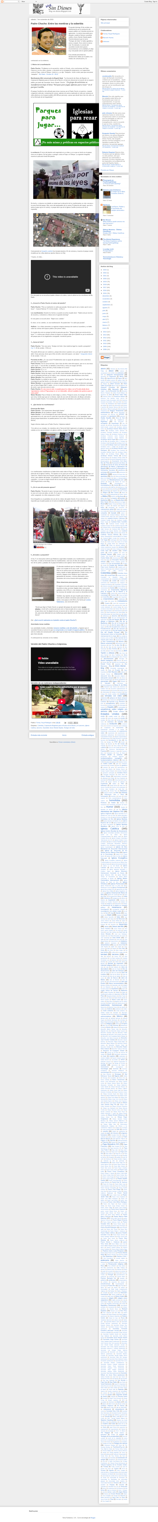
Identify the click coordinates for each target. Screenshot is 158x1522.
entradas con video (113, 696)
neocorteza (114, 1065)
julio (104, 310)
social (102, 1411)
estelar (123, 716)
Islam (109, 915)
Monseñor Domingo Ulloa (108, 1032)
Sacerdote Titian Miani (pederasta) (110, 1373)
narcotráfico (115, 1059)
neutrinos (124, 1072)
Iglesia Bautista (122, 819)
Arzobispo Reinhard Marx (108, 452)
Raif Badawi (111, 1291)
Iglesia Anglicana (106, 813)
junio (104, 313)
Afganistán (112, 376)
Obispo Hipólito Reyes (112, 1095)
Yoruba (125, 1499)
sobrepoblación (119, 1409)
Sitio (117, 1407)
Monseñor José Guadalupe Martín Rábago (114, 1036)
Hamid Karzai (113, 785)
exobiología (124, 725)
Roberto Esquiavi (108, 152)
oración (105, 1131)
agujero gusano (111, 380)
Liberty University (120, 965)
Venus (104, 1488)
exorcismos (119, 727)
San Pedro (122, 1382)
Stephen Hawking (107, 1420)
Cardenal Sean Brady (119, 532)
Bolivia (113, 502)
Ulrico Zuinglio (121, 1470)
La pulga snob (108, 249)
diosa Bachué (104, 655)
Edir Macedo (112, 672)
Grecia (110, 780)
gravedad (103, 780)
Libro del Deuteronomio (113, 981)
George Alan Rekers (107, 769)
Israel (125, 915)
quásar (123, 1287)
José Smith (116, 937)
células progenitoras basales (108, 547)
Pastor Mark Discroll (115, 1218)
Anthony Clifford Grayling (109, 409)
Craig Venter (115, 597)
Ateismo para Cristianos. (112, 190)
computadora (115, 579)
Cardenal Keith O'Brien (118, 529)
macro (123, 988)
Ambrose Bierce (107, 396)
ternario (108, 1441)
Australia (104, 483)
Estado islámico (118, 711)
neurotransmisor (116, 1072)
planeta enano (111, 1269)
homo (119, 796)
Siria (102, 1407)
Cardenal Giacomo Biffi (121, 525)
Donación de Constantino (118, 662)
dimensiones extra (120, 643)
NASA (123, 1059)
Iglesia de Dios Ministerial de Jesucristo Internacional (114, 848)
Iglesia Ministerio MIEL (107, 875)
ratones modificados (116, 1294)
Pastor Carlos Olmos (111, 1169)
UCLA (123, 1468)
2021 (105, 276)
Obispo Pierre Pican (119, 1111)
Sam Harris (122, 1377)
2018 (105, 284)
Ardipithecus (121, 419)
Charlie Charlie (121, 556)
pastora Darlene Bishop (113, 1247)
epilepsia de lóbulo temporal (118, 698)
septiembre (107, 305)
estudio (122, 718)
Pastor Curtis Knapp (108, 1177)
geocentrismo (121, 767)
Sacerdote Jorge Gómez (111, 1339)
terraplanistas (116, 1441)
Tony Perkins (115, 1456)
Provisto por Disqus (107, 170)
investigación (105, 909)
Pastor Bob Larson (106, 1168)
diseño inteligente (107, 660)
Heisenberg (104, 790)
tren (104, 1461)
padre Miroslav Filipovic (119, 1138)
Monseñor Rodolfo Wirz (107, 1047)
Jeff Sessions (112, 924)
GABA (102, 762)
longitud (125, 985)
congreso (122, 582)
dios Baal (108, 647)
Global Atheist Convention (120, 776)
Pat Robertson (108, 1256)
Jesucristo (123, 924)
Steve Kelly (106, 1422)
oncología (124, 1127)
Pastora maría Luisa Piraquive (113, 1251)
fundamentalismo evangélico (111, 758)
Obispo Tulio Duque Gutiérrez (109, 1122)
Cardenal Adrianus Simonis (117, 514)
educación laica (106, 676)
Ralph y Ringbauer (122, 1291)
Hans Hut (122, 785)
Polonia (118, 1273)
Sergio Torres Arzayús (115, 1398)
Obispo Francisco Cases (120, 1092)
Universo (116, 1483)
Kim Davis (110, 950)
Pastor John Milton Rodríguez (117, 1202)
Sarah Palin (112, 1389)
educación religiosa (119, 676)
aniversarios (117, 405)
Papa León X (115, 1151)
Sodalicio (109, 1414)
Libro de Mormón (114, 979)
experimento (111, 733)
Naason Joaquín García (118, 1058)
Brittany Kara (121, 504)
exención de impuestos (112, 725)
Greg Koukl (118, 780)
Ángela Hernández (122, 403)
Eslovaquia (122, 705)
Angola (104, 405)
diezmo (121, 641)
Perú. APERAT (112, 1266)
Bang (116, 489)
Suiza (104, 1427)
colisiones (103, 570)
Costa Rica (106, 597)
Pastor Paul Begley (106, 1225)
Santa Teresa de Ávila (119, 1386)
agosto (105, 307)
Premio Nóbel (121, 1276)
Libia (107, 967)
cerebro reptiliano (113, 552)
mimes (117, 1023)
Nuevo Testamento (118, 1079)
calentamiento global (107, 509)
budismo (115, 505)
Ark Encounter (119, 421)
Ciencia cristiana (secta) (117, 561)
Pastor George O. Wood (114, 1191)
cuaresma (117, 605)
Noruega (105, 1078)
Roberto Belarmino (115, 1316)
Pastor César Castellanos (115, 1171)
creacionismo (108, 599)
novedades (113, 1078)
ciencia (103, 561)
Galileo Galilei (107, 763)
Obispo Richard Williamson (116, 1115)
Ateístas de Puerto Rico (119, 474)
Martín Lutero (116, 999)
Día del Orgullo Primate (110, 632)
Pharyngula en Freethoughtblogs (109, 181)
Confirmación (113, 582)
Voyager (116, 1495)
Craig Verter (124, 597)
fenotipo (109, 742)
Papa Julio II (124, 1150)
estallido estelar (113, 716)
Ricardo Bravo (114, 1309)
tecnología (110, 1431)
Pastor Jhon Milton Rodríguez (109, 1198)
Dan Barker (109, 610)
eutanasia (110, 722)
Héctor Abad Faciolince (107, 789)
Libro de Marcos (112, 978)
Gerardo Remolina (122, 771)
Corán (112, 588)
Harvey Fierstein (105, 787)
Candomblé (104, 514)
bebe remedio (123, 490)
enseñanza (123, 694)
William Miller (115, 1497)
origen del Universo (112, 1133)
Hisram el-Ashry (108, 792)
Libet (102, 967)
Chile (122, 558)
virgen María (122, 1492)
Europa (118, 720)
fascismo (103, 740)
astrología (104, 472)
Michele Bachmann (112, 1020)
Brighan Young (112, 504)
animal (110, 405)
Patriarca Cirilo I (122, 1256)
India (125, 896)
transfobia (112, 1457)
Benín (102, 494)
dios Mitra (103, 650)
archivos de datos (107, 419)
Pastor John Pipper (109, 1204)
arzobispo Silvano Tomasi (109, 455)
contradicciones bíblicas (119, 586)
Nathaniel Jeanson (106, 1061)
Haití (122, 783)
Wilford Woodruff (105, 1497)
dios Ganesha (118, 647)
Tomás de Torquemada (119, 1454)
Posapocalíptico (108, 251)
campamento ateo (120, 511)
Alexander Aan (114, 391)
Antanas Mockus (113, 407)
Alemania (115, 389)
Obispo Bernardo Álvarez (118, 1086)
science (105, 1393)
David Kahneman (111, 612)
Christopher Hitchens (118, 560)
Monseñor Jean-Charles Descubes (118, 1034)
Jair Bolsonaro (120, 919)
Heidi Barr (121, 789)
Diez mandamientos (109, 641)
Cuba (123, 605)
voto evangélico (107, 1495)
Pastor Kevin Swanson (118, 1209)
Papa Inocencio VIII (115, 1148)
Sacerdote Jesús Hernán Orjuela (53, 728)
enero (105, 328)
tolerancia (108, 1454)
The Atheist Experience (111, 239)
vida (104, 1492)
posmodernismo (120, 1274)
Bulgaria (123, 505)
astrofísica (121, 470)
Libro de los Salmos (115, 976)
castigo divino (111, 543)
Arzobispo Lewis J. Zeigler (108, 446)
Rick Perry (123, 1311)
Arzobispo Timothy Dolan (118, 457)
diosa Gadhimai (116, 655)
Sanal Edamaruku (106, 1384)
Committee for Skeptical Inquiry (112, 577)
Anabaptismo (111, 403)
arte (124, 423)
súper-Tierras (113, 1427)
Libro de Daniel (116, 969)
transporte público (122, 1459)
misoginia (124, 1023)
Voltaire (125, 1493)
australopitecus (119, 483)
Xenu (123, 1497)
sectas (109, 1394)
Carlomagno (113, 540)
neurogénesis (119, 1067)
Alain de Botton (123, 382)
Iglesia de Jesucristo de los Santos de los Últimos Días (114, 851)
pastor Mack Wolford (114, 1214)
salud (114, 1377)
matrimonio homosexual (111, 1005)
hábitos (114, 783)
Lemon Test (117, 956)
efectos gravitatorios (119, 679)
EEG (118, 678)
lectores (109, 956)
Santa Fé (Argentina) (119, 1384)
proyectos (114, 1282)
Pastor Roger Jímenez (119, 1234)
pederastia (105, 1260)
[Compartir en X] (73, 723)
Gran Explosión (121, 778)
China (102, 559)
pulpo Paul (120, 1285)
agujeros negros (105, 382)
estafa (103, 716)
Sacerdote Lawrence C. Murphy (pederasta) (113, 1348)
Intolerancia (116, 907)
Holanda (124, 792)
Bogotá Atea (120, 500)
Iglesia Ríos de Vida (122, 889)
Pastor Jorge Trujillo (106, 1207)
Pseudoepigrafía (120, 1283)
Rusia (123, 1318)
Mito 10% (105, 1025)
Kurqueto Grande (108, 133)
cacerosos (121, 507)
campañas (104, 513)
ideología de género (107, 809)
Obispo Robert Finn (107, 1117)
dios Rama (119, 650)
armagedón (104, 423)
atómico (103, 481)
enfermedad (106, 692)
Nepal (122, 1065)
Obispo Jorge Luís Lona (114, 1099)
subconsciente (123, 1422)
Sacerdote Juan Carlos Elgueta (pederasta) (113, 1346)
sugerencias (109, 1425)
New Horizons (107, 1074)
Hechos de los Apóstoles (118, 787)
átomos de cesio (120, 481)
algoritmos (103, 394)
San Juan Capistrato (108, 1380)
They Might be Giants (106, 1449)
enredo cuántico (112, 694)
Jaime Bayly (110, 919)
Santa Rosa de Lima (106, 1386)
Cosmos (113, 595)
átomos (110, 481)
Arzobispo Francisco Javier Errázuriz (112, 436)
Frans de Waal (120, 753)
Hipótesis (106, 205)
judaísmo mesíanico (110, 943)
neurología (104, 1068)
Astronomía (113, 472)
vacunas (121, 1484)
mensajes (115, 1012)
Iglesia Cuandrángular (107, 847)
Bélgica (105, 492)
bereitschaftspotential (111, 494)
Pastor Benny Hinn (106, 1166)
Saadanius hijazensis (106, 1320)
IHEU (120, 894)
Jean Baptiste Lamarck (107, 922)
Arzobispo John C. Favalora (117, 441)
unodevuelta (107, 76)
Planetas (119, 1269)
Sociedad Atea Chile (112, 1411)
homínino (113, 796)
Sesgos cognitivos (113, 1400)
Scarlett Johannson (113, 1391)
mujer (104, 1056)
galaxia (108, 762)
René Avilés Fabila (106, 1302)
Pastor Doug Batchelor (115, 1180)
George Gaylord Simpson (108, 771)
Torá (123, 1456)
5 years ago (117, 108)
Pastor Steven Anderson (117, 1240)
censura (121, 547)
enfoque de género (117, 692)
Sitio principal (105, 23)
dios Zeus (122, 653)
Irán (106, 913)
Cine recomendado (114, 563)
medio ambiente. (120, 1010)
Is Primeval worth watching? (111, 183)
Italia (118, 917)
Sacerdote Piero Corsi (121, 1360)
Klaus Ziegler (119, 950)
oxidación (103, 1136)
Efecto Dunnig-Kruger (106, 679)
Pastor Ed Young (107, 1184)
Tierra (123, 1452)
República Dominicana (108, 1305)
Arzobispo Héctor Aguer (108, 439)
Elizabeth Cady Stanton (110, 686)
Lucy (115, 987)
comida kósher (121, 575)
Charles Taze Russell (107, 556)
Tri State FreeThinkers (114, 1461)
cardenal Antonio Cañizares (116, 518)
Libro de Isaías (105, 972)
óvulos (123, 1135)
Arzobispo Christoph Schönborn (110, 432)
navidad (103, 1065)
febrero (105, 325)
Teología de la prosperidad (110, 1436)
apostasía (112, 416)
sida (126, 1402)
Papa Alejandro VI (122, 1142)
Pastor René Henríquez (119, 1225)
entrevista (104, 698)
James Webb (115, 920)
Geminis (112, 765)
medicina (109, 1009)
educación (118, 674)
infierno (123, 898)
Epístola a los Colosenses (109, 699)
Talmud (123, 1429)
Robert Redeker (112, 1314)
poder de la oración (108, 1271)
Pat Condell (124, 1254)
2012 (105, 338)
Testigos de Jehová (120, 1443)
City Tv (33, 348)
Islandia (119, 915)
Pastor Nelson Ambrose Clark (111, 1222)
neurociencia (105, 1067)
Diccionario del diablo (121, 639)
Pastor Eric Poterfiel (120, 1186)
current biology (117, 607)
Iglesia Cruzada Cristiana (118, 845)
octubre (105, 302)
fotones (103, 749)
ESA (102, 703)
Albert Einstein (115, 384)
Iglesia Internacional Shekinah (119, 864)
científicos (103, 563)
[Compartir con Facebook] (75, 723)
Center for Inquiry (105, 549)
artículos (103, 425)
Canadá (113, 513)
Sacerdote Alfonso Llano (112, 1321)
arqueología (115, 423)
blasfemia (104, 500)
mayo (105, 316)
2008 (105, 349)
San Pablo (113, 1382)
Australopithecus (106, 485)
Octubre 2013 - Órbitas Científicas (113, 233)
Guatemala (104, 783)
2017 (105, 287)
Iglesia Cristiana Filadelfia (115, 841)
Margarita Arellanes (112, 996)
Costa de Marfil (123, 595)
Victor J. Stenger (122, 1490)
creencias (122, 599)
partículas (121, 1160)
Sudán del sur (121, 1423)
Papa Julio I (115, 1150)
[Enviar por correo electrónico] (69, 723)
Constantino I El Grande (120, 584)
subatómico (114, 1422)
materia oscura (121, 1003)
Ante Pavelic (123, 407)
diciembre (106, 296)
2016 (105, 290)
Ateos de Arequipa (120, 476)
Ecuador (117, 670)
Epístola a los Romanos (117, 701)
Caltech (118, 509)
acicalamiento (104, 373)
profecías (112, 1280)
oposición (124, 1129)
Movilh (109, 1054)
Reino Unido (120, 1296)
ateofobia (104, 476)
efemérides (104, 681)
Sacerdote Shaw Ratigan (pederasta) (112, 1369)
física (109, 745)
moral (102, 1052)
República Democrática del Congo (116, 1303)
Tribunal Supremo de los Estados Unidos (114, 1465)
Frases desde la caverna (111, 754)
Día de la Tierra (105, 625)
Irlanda (118, 913)
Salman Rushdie (105, 1377)
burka (102, 507)
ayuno (104, 489)
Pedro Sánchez (119, 1260)
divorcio (119, 660)
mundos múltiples (105, 1058)
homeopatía (104, 796)
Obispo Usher (123, 1122)
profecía (103, 1280)
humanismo (104, 804)
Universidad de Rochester (117, 1477)
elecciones (120, 683)
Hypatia (123, 807)
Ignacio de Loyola (112, 894)
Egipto (115, 681)
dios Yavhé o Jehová (114, 652)
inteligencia (110, 903)
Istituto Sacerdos (109, 917)
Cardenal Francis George (116, 523)
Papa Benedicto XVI (111, 1144)
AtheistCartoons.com (116, 480)
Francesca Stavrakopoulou (116, 749)
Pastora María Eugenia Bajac (119, 1249)
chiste (107, 559)
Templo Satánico (119, 1432)
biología (122, 498)
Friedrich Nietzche (118, 756)
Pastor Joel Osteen (112, 1200)
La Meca (113, 952)
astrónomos (122, 472)
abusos (122, 371)
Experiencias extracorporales (108, 731)
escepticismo (110, 703)
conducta (122, 580)
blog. (112, 500)
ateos (112, 476)
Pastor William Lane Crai (118, 1244)
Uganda (111, 1470)
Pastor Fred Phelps (114, 1189)
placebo (103, 1269)
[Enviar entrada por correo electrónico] (65, 722)
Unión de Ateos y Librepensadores (110, 1472)
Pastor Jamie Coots (114, 1195)
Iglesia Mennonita (115, 867)
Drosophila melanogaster (117, 668)
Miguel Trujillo (118, 1022)
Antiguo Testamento (117, 410)
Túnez (109, 1468)
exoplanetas (107, 727)
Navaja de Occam (120, 1063)
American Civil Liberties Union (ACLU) (112, 398)
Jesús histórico (106, 928)
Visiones (106, 1493)
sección (103, 1394)
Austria (116, 485)
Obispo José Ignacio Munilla (113, 1102)
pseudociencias (105, 1284)
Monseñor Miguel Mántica (108, 1043)
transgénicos (111, 1459)
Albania (105, 383)
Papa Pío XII (117, 1155)
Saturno (103, 1391)
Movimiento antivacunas (120, 1054)
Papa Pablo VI (109, 1153)
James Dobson (105, 920)
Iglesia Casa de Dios (118, 826)
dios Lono (122, 648)
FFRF (116, 742)
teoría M (117, 1440)
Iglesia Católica (110, 828)
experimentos (121, 733)
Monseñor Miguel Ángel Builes (116, 1041)
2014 (105, 332)
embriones (122, 686)
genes (118, 765)
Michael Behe (104, 1018)
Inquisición (111, 900)
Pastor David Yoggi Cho (118, 1162)
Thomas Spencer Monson (120, 1450)
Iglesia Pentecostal (117, 884)
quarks (116, 1287)
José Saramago (105, 937)
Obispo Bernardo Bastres (108, 1088)
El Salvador (105, 683)
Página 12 (104, 1140)
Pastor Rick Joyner (112, 1229)
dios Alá (119, 645)
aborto (103, 369)
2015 (105, 293)
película (103, 1262)
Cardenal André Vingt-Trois (108, 516)
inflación (103, 900)
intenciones (118, 903)
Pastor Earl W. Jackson (119, 1182)
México (120, 1016)
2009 (105, 346)
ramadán (105, 1292)
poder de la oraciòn (120, 1271)
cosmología (104, 595)
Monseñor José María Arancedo (109, 1038)
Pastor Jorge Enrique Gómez (116, 1205)
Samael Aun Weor (105, 1378)
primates (122, 1278)
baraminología (106, 490)
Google (112, 778)
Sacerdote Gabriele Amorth (110, 1334)
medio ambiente (108, 1010)
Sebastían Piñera (120, 1393)
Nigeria (116, 1076)
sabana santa (117, 1320)
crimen (112, 601)
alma (110, 394)
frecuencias (104, 756)
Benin (123, 492)
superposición (104, 1429)
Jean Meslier (118, 922)
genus (112, 767)
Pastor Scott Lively (122, 1236)
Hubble (113, 802)
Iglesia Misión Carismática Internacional (114, 879)
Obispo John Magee (113, 1097)
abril (104, 319)
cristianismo (122, 601)
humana (122, 802)
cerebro (114, 550)
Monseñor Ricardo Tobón (116, 1045)
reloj (124, 1300)
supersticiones (114, 1429)
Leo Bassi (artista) (115, 958)
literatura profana (105, 985)
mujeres (112, 1056)
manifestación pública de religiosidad (110, 994)
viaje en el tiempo (111, 1490)
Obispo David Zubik (115, 1090)
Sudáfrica (106, 1423)
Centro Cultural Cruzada (118, 549)
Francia (103, 751)
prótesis (105, 1282)
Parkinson (108, 1159)
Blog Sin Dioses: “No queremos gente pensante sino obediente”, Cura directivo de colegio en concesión (113, 107)
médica (102, 1009)
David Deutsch (118, 610)
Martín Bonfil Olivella (119, 997)
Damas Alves (119, 608)
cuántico (109, 605)
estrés (109, 718)
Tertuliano (124, 1441)
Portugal (110, 1274)
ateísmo (104, 474)
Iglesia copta (117, 836)
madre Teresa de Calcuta (109, 990)
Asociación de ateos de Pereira (115, 465)
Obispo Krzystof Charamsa (119, 1106)
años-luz (113, 414)
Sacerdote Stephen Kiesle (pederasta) (112, 1371)
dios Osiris (111, 650)
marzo (105, 322)
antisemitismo (105, 412)
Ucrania (103, 1470)
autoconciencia (105, 487)
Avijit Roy (113, 487)
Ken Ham (122, 948)
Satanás (121, 1389)
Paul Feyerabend (108, 1258)
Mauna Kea (104, 1007)
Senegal (105, 1398)
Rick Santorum (107, 1312)
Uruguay (112, 1484)
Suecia (102, 1425)
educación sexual (107, 678)
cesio (123, 552)
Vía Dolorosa (119, 1488)
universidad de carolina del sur (111, 1475)
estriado (116, 718)
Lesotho (110, 961)
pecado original (120, 1258)
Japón (123, 920)
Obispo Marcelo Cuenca (114, 1110)
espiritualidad (121, 707)
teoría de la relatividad (114, 1438)
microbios (122, 1020)
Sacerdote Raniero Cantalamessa (114, 1362)
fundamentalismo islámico (110, 760)
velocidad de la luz (113, 1486)
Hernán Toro (113, 790)
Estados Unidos (110, 714)
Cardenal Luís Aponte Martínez (109, 531)
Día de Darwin (114, 619)
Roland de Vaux (113, 1318)
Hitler (117, 792)
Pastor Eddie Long (120, 1184)
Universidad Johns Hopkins (117, 1481)
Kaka (108, 948)
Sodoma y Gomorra (120, 1414)
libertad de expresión (115, 963)
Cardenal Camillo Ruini (107, 520)
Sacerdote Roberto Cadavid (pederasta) (112, 1364)
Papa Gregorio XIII (117, 1146)
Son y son (116, 1416)
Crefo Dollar (104, 601)
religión (111, 1298)
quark (108, 1287)
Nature (110, 1063)
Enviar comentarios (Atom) (67, 742)
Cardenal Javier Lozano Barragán (111, 527)
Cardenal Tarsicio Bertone (109, 534)
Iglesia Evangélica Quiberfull (113, 860)
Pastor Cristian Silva (121, 1175)
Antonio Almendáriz (119, 412)
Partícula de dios (109, 1160)
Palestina (105, 1142)
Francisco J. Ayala (115, 751)
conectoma (104, 582)
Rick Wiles (117, 1312)
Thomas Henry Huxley (121, 1449)
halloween (104, 785)
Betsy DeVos (123, 494)
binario (108, 498)
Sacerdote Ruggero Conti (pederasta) (112, 1367)
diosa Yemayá (123, 656)
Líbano (117, 961)
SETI (123, 1400)
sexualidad (103, 1402)
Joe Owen (118, 930)
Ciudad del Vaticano (116, 565)
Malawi (118, 992)
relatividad (103, 1298)
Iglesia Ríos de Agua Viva (107, 889)
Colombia (40, 725)
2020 (105, 278)
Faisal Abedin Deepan (106, 736)
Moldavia (115, 1027)
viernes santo (111, 1492)
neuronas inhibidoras (118, 1070)
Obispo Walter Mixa (110, 1124)
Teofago (113, 1434)
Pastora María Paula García (108, 1252)
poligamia (103, 1273)
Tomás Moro (104, 1456)
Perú (102, 1266)
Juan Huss (119, 939)
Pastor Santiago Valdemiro (108, 1236)
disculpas (121, 658)
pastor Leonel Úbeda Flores (109, 1211)
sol (101, 1416)
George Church (120, 769)
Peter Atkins (122, 1266)
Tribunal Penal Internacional (117, 1463)
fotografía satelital (47, 251)
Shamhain (111, 1402)
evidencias (103, 724)
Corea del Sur (121, 588)
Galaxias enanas (122, 762)
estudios (103, 720)
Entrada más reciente (39, 735)
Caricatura (122, 538)
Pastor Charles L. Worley (107, 1173)
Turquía (116, 1468)
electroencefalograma (106, 685)
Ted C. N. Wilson (120, 1431)
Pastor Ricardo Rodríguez (109, 1227)
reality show (110, 1296)
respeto (118, 1307)
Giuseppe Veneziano (109, 774)
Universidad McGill (106, 1482)
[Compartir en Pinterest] (77, 723)
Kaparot (114, 948)
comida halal (111, 575)
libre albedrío (114, 967)
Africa (121, 376)
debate (125, 614)
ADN (102, 374)
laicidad (104, 954)
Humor (109, 806)
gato (117, 763)
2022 (105, 273)
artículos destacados (113, 425)
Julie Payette (104, 946)
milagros (109, 1023)
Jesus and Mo (117, 926)
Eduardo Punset (105, 674)
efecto (123, 678)
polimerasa (111, 1273)
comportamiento (105, 579)
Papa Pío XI (109, 1155)
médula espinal (105, 1012)
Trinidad (105, 1466)
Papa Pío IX (119, 1153)
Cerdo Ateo (104, 550)
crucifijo (103, 605)
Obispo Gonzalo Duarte (109, 1094)
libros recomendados (116, 983)
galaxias (114, 762)
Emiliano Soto (104, 688)
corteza (113, 593)
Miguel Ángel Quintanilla (107, 1022)
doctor (125, 660)
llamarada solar (116, 985)
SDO (111, 1393)
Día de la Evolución (118, 623)
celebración (122, 543)
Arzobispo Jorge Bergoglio (107, 443)
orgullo (102, 1133)
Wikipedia (122, 1495)
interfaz (125, 903)
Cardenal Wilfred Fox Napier (119, 536)
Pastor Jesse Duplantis (118, 1196)
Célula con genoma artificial (117, 545)
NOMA (125, 1076)
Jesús (106, 926)
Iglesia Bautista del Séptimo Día (112, 821)
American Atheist (119, 396)
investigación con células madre (111, 911)
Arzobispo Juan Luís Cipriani (116, 445)
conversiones (104, 588)
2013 (105, 335)
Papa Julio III (106, 1151)
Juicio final (121, 945)
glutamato (105, 778)
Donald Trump (105, 664)
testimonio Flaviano (110, 1445)
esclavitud (122, 703)
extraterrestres (121, 735)
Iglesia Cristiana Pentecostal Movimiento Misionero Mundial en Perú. (114, 843)
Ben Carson (115, 492)
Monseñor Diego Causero (118, 1031)
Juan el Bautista (110, 939)
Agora (120, 378)
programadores (123, 1280)
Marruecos (103, 997)
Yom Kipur (118, 1499)
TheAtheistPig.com (119, 1447)
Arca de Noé (120, 418)
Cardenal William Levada (110, 538)
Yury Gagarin (106, 1501)
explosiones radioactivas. (107, 735)
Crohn (114, 603)
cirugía (104, 565)
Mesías (117, 1014)
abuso (111, 371)
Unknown (106, 41)
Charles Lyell (121, 554)
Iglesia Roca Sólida (108, 891)
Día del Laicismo (119, 628)
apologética (104, 416)
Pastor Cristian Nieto (108, 1175)
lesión (120, 960)
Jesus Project (118, 928)
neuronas (116, 1068)
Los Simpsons (107, 987)
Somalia (107, 1416)
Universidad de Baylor (121, 1474)
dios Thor (111, 645)
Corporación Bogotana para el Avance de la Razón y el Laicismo (64, 725)
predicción (103, 1276)
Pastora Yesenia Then (113, 1254)
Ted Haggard (105, 1432)
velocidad (103, 1486)
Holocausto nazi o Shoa (114, 794)
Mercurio (110, 1014)
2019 (105, 281)
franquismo (110, 753)
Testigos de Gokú (69, 728)
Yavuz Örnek (104, 1499)
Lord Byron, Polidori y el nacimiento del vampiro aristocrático (118, 208)
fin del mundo (120, 744)
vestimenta (111, 1488)
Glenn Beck (121, 774)
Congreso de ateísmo (106, 584)
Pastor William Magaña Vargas (109, 1245)
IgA (117, 809)
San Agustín (115, 1378)
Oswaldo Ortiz (115, 1135)
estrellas (103, 718)
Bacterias (110, 489)
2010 (105, 343)
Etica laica (111, 720)
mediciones (118, 1009)
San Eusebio (124, 1378)
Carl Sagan (104, 540)
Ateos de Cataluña (106, 478)
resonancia (111, 1307)
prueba (122, 1282)
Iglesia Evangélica (119, 858)
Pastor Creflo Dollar (122, 1173)
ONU (118, 1129)
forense (123, 747)
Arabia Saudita (106, 418)
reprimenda (116, 1302)
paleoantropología (122, 1140)
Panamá (113, 1142)
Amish (119, 402)
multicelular (122, 1056)
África (102, 378)
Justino (119, 946)
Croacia (107, 603)
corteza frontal (121, 593)
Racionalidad (104, 1289)
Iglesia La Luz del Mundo (111, 865)
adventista (103, 376)
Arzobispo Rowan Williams (116, 454)
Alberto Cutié (114, 385)
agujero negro (121, 380)
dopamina (117, 664)
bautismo (115, 490)
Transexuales (104, 1457)
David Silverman (117, 614)
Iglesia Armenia (117, 817)
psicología (103, 1285)
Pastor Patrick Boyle (119, 1224)
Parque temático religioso (120, 1159)
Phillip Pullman (121, 1267)
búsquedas (111, 507)
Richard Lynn (114, 1310)
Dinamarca (103, 645)
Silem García (112, 1403)
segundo (113, 1396)
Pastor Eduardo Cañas (107, 1186)
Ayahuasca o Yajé (122, 487)
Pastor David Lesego (121, 1177)
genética (124, 765)
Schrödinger (124, 1391)
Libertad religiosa (106, 965)
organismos (122, 1131)
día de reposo (116, 625)
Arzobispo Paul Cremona (118, 450)
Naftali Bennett (105, 1059)
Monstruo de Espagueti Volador (113, 1050)
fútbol (123, 760)
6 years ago (120, 166)
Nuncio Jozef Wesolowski (108, 1081)
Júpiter (112, 946)
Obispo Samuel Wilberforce (117, 1120)
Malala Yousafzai (108, 992)
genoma (105, 767)
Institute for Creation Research (109, 902)
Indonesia (107, 898)
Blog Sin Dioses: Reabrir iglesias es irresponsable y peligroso (111, 165)
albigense (122, 385)
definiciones (106, 616)
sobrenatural (107, 1409)
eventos (120, 722)
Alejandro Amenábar (108, 387)
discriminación (108, 658)
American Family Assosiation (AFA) (110, 400)
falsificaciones (106, 738)
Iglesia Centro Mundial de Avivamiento (114, 831)
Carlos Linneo (110, 541)
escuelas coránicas (112, 705)
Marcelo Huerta (108, 37)
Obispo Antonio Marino (113, 1083)
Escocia (103, 705)
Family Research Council (118, 738)
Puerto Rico (112, 1285)
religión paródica (116, 1300)
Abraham (112, 368)
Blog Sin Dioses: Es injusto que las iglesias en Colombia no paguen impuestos (113, 89)
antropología (104, 414)
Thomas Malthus (107, 1450)
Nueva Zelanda (105, 1079)
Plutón (125, 1269)
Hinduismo (123, 791)
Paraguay (111, 1157)
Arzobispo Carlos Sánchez (116, 430)
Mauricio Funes (113, 1007)
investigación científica (119, 909)
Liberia (123, 961)
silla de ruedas (121, 1403)
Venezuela (124, 1486)
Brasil (102, 504)
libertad (102, 963)
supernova (122, 1427)
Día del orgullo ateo (106, 630)
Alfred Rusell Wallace (119, 393)
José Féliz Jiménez (111, 932)
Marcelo (105, 96)
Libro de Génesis (118, 971)
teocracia (103, 1434)
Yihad (111, 1499)
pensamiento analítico (112, 1262)
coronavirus (104, 589)
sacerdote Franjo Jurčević (120, 1332)
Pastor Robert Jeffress (108, 1233)
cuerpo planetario (105, 607)
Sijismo (104, 1403)
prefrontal (111, 1276)
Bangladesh (123, 489)
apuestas (122, 416)
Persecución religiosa (115, 1264)
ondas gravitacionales (108, 1129)
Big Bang (120, 496)
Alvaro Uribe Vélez (121, 394)
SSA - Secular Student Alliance (116, 1418)
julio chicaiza (107, 113)
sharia (118, 1402)
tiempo (104, 1452)
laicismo (39, 728)
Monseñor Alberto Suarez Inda (109, 1029)
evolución (113, 724)
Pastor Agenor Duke (106, 1164)
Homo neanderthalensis (114, 798)
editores (123, 672)
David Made (122, 612)
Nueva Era (122, 1078)
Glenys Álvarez (105, 776)
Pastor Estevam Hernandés (108, 1187)
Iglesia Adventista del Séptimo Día (114, 810)
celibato (103, 545)
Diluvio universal (106, 643)
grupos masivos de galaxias (116, 781)
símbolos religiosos (107, 1405)
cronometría (122, 603)
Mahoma (124, 990)
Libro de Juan (115, 972)
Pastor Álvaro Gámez (119, 1164)
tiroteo (102, 1454)
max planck (122, 1007)
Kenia (102, 950)
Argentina (104, 421)
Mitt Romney (114, 1025)
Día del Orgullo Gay (119, 630)
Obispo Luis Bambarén (109, 1108)
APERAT (121, 414)
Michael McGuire (115, 1018)
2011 (105, 340)
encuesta (114, 690)
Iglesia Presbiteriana (118, 887)
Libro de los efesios (115, 974)
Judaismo (124, 941)
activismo (120, 373)
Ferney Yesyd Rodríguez (111, 34)
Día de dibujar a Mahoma (114, 620)
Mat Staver (110, 1001)
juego (114, 945)
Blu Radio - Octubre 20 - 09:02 (48, 74)
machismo (114, 988)
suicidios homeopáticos (121, 1425)
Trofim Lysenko (115, 1466)
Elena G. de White (120, 685)
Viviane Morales (116, 1494)
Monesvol (122, 1027)
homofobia (114, 800)
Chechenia (115, 558)
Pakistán (112, 1140)
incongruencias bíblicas (115, 896)
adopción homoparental (115, 374)
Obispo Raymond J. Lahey (108, 1113)
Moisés (108, 1027)
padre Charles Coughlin (114, 1136)
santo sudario (113, 1387)
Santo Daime (104, 1387)
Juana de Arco (114, 941)
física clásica (117, 745)
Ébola (109, 670)
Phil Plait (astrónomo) (107, 1267)
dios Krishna (113, 649)
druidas (103, 670)
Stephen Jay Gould (122, 1420)
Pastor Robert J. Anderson (117, 1231)
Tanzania (103, 1431)
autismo (123, 485)
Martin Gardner (105, 999)
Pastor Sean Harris (109, 1238)
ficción (123, 742)
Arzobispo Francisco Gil (118, 434)
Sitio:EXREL (124, 1407)
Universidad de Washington (109, 1479)
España (110, 707)
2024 (105, 270)
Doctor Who (106, 662)
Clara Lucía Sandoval (108, 567)
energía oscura (123, 690)
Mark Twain (122, 996)
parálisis (118, 1157)
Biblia (105, 496)
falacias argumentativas (121, 736)
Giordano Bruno (122, 773)
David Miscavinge (105, 614)
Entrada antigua (88, 735)
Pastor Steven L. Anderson (110, 1242)
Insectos (122, 900)
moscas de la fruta (112, 1052)
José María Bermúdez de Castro (116, 935)
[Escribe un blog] (71, 723)
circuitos (125, 563)
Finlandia (103, 745)
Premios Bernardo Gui (108, 1278)
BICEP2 (113, 496)
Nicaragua (118, 1074)
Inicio (64, 735)
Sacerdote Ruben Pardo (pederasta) (112, 1366)
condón (114, 581)
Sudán (113, 1423)
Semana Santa (122, 1396)
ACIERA (112, 373)
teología (121, 1434)
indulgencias (116, 898)
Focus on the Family (113, 747)
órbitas (114, 1131)
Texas (120, 1445)
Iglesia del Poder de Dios (114, 856)
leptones (114, 960)
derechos (114, 616)
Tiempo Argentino (114, 1452)
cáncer (123, 513)
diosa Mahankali (113, 656)
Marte (110, 997)
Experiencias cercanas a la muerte (112, 729)
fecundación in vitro (114, 740)
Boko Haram (105, 502)
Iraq (112, 913)
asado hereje (104, 459)
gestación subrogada (108, 772)
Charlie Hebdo (105, 558)
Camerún (111, 511)
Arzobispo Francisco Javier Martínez (112, 437)
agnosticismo (111, 378)
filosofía (110, 744)
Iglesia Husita (106, 864)
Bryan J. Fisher (105, 505)
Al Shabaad (114, 382)
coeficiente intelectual (119, 569)
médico (125, 1009)
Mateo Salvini (111, 1003)
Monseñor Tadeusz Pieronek (119, 1048)
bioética (114, 498)
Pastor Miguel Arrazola (120, 1220)
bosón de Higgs (121, 502)
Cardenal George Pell (106, 525)
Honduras (104, 802)
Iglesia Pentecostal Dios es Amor (110, 885)
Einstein (123, 681)
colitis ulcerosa (118, 570)
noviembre (106, 299)
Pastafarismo (105, 1162)
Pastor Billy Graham (119, 1166)
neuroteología (105, 1072)
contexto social (106, 586)
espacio (103, 707)
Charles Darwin (106, 554)
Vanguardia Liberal (86, 354)
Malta (123, 992)
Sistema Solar (110, 1407)
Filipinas (103, 744)
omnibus (117, 1127)
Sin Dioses (107, 220)
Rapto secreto (114, 1292)
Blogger (93, 1518)
